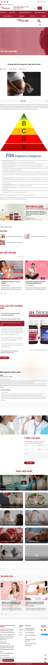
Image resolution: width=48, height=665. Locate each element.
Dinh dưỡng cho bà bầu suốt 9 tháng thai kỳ (14, 236)
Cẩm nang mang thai (25, 12)
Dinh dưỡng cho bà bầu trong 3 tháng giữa (38, 236)
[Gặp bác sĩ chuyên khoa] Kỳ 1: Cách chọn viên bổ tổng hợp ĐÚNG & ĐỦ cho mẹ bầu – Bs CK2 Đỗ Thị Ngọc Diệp (12, 603)
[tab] (12, 314)
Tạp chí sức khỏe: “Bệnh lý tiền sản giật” (33, 523)
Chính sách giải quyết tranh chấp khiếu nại (30, 629)
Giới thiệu (21, 630)
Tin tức (32, 16)
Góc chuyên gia (7, 16)
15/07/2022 (6, 285)
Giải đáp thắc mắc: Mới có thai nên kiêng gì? (14, 242)
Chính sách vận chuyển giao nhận (30, 640)
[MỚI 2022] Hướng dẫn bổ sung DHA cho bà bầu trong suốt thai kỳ (10, 282)
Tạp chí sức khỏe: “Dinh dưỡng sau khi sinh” (8, 523)
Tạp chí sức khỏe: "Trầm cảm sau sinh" (32, 559)
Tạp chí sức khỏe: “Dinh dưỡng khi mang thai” (34, 506)
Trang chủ (3, 12)
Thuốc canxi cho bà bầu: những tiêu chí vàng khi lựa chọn (36, 282)
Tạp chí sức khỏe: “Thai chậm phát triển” (8, 541)
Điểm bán (21, 16)
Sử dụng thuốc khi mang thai (6, 227)
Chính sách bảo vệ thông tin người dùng (30, 644)
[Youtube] (7, 2)
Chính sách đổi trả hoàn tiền (30, 636)
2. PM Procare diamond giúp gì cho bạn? (10, 319)
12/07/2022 (30, 285)
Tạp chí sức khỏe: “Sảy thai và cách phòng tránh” (9, 559)
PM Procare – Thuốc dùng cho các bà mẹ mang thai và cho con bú (13, 488)
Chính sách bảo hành (30, 632)
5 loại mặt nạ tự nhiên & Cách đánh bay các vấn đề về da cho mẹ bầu (35, 603)
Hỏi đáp (44, 16)
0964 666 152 (9, 660)
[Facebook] (4, 2)
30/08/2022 (6, 606)
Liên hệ (20, 635)
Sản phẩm (12, 12)
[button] (3, 20)
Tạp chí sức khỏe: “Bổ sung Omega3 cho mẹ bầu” (9, 506)
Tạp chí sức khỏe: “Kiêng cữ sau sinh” (32, 541)
